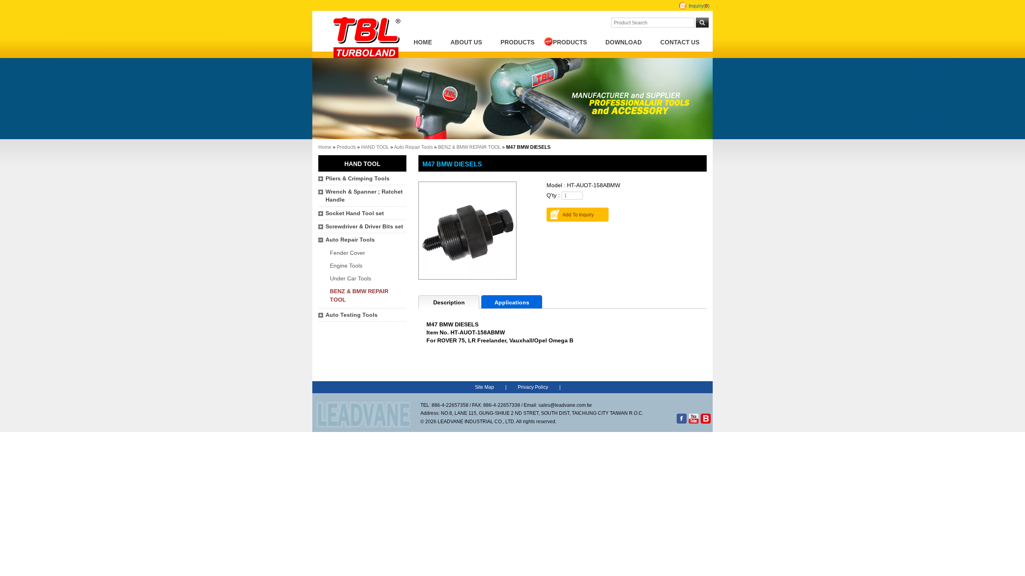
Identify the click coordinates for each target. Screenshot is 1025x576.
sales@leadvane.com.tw (565, 405)
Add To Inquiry (578, 215)
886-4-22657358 (450, 405)
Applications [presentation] (511, 303)
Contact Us (679, 42)
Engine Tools (346, 266)
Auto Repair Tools (413, 147)
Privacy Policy (533, 387)
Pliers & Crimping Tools (358, 179)
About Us (466, 42)
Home (423, 42)
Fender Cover (347, 253)
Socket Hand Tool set (355, 213)
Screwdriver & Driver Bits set (364, 227)
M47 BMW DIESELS (452, 164)
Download (623, 42)
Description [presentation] (449, 303)
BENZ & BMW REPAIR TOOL (469, 147)
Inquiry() (699, 6)
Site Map (484, 387)
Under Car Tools (350, 279)
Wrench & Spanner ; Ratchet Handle (364, 196)
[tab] (448, 302)
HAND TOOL (375, 147)
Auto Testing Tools (352, 315)
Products (517, 42)
